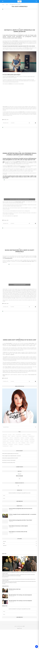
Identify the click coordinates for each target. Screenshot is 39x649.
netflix (22, 439)
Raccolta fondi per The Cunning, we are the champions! (20, 600)
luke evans (4, 439)
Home (3, 4)
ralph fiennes (12, 441)
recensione (17, 441)
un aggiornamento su (18, 161)
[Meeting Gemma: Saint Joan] (5, 590)
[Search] (36, 1)
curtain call (29, 434)
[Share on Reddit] (32, 122)
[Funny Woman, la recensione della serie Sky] (5, 533)
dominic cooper (18, 436)
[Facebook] (17, 622)
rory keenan (26, 441)
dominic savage (25, 436)
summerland (23, 442)
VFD (23, 626)
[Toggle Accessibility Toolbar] (36, 646)
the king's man (5, 444)
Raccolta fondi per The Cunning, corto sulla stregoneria (20, 594)
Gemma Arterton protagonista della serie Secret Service (10, 453)
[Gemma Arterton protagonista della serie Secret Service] (5, 510)
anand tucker (5, 434)
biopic (14, 434)
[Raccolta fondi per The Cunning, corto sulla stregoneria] (5, 596)
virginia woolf (21, 444)
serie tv (13, 442)
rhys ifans (21, 441)
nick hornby (26, 439)
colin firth (24, 434)
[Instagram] (19, 622)
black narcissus (18, 434)
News (20, 543)
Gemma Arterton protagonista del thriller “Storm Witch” (20, 520)
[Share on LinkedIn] (30, 122)
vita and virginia (27, 444)
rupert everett (32, 441)
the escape (31, 442)
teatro (28, 442)
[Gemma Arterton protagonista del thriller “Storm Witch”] (5, 521)
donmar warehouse (31, 436)
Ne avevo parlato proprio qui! (8, 258)
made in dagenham (10, 439)
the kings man (11, 444)
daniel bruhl (5, 436)
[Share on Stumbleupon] (33, 122)
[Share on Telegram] (34, 122)
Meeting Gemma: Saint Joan (14, 589)
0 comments (12, 122)
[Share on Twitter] (29, 122)
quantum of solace (6, 441)
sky (16, 442)
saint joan (4, 442)
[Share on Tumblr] (31, 122)
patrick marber (32, 439)
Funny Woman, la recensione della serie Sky (8, 462)
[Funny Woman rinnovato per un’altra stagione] (5, 527)
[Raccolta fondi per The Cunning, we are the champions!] (5, 602)
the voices (15, 444)
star (19, 442)
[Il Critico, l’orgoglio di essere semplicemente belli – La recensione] (5, 516)
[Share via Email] (36, 122)
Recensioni (20, 545)
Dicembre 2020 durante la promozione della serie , (13, 43)
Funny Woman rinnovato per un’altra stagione (8, 460)
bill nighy (9, 434)
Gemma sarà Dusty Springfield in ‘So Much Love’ (19, 340)
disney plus (13, 436)
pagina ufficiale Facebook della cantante (28, 261)
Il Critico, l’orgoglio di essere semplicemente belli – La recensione (11, 455)
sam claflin (9, 442)
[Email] (21, 622)
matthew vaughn (16, 439)
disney (9, 436)
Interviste (20, 541)
